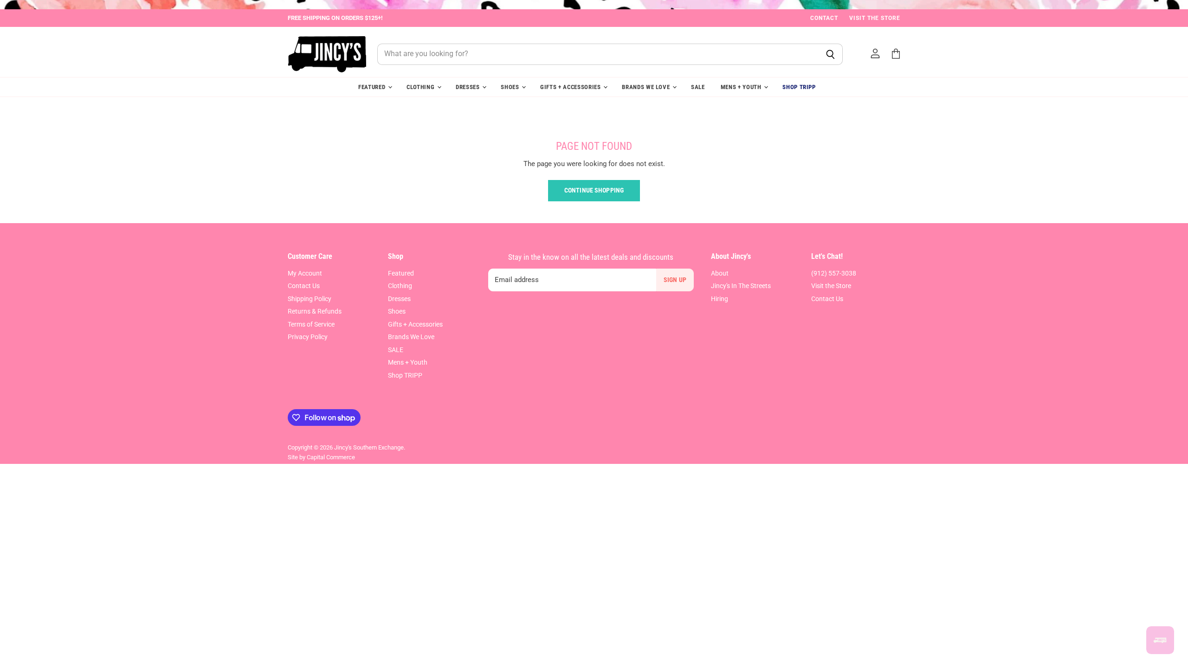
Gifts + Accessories (571, 87)
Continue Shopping (594, 190)
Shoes (511, 87)
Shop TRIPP (799, 87)
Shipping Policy (309, 298)
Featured (372, 87)
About (720, 273)
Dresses (468, 87)
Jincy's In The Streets (741, 285)
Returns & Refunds (315, 311)
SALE (698, 87)
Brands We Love (646, 87)
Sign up (675, 279)
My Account (305, 273)
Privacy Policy (308, 336)
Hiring (719, 298)
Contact (824, 18)
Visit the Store (874, 18)
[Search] (830, 54)
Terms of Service (311, 324)
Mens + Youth (742, 87)
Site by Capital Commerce (321, 457)
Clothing (421, 87)
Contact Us (304, 285)
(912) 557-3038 (833, 273)
